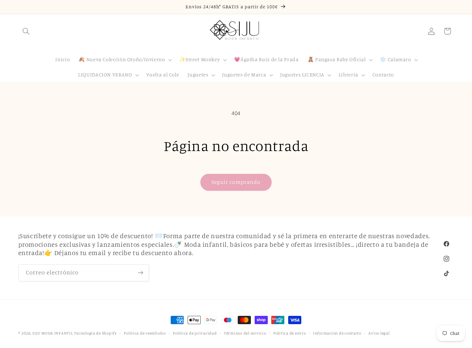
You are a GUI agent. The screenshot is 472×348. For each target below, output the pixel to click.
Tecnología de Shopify (95, 333)
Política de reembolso (145, 333)
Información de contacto (337, 333)
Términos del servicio (245, 333)
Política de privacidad (195, 333)
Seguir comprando (236, 182)
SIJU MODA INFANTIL (52, 333)
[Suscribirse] (140, 272)
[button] (26, 31)
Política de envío (289, 333)
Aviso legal (378, 333)
